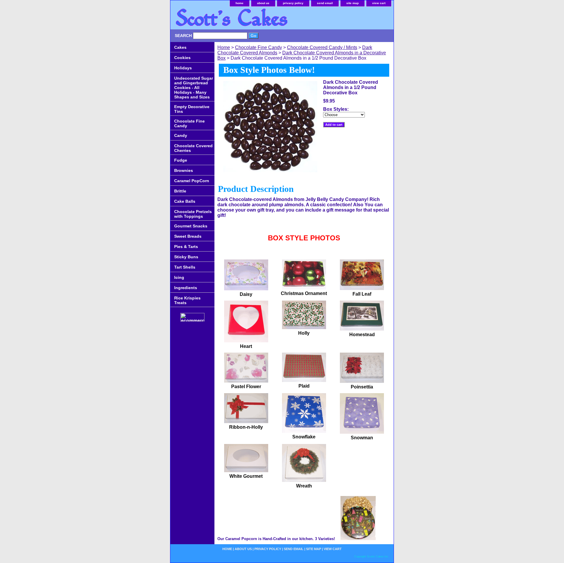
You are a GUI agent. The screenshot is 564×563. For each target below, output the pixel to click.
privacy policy (293, 3)
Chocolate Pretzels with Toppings (193, 214)
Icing (179, 277)
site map (352, 3)
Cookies (182, 57)
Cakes (180, 47)
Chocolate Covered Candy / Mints (322, 47)
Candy (180, 135)
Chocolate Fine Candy (258, 47)
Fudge (180, 160)
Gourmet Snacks (190, 226)
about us (263, 3)
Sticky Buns (186, 256)
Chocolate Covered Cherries (193, 148)
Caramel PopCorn (191, 180)
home (240, 3)
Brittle (180, 191)
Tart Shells (184, 267)
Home (223, 47)
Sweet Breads (188, 236)
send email (325, 3)
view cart (378, 3)
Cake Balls (184, 201)
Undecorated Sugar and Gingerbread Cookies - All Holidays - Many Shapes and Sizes (193, 87)
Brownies (183, 170)
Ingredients (185, 287)
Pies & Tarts (186, 246)
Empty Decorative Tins (191, 109)
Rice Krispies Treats (187, 300)
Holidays (183, 68)
